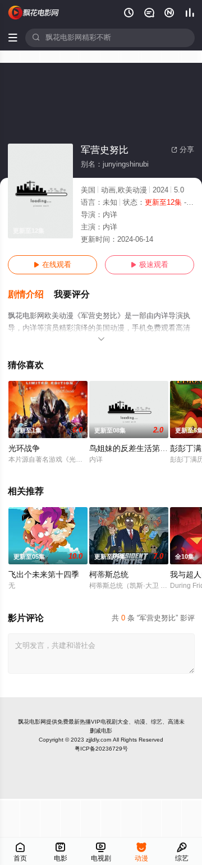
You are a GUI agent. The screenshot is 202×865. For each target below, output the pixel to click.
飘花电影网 (32, 722)
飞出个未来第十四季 (43, 574)
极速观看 (149, 265)
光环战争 (24, 448)
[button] (31, 294)
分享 (182, 150)
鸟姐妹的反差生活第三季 (132, 448)
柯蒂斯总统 (108, 574)
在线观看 (52, 265)
